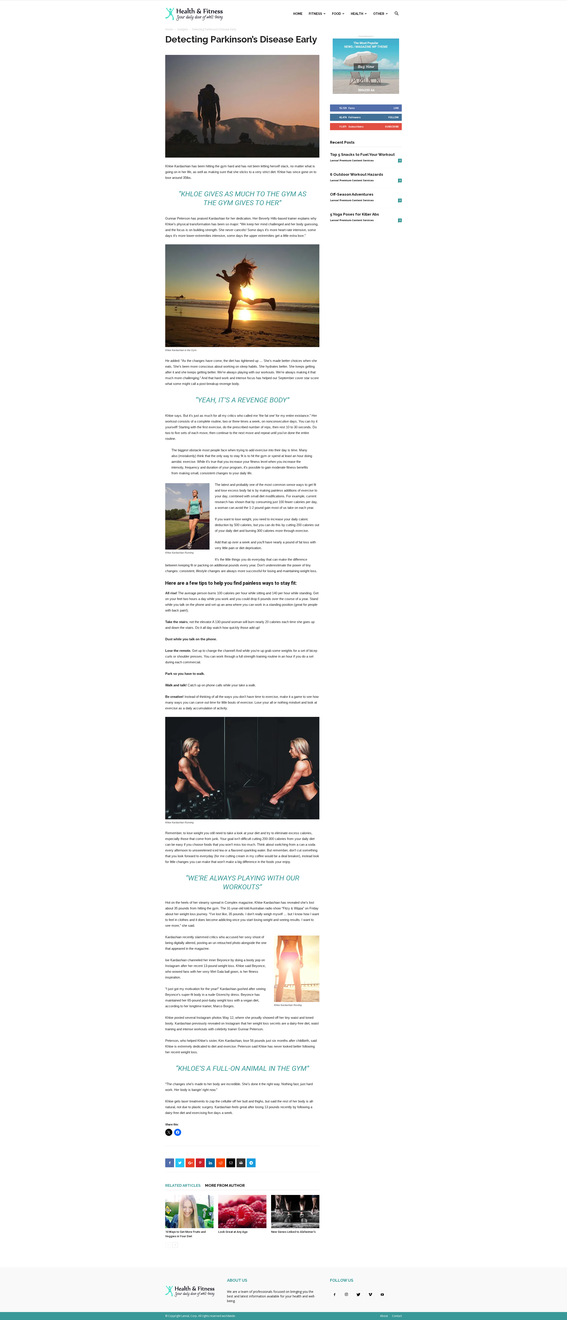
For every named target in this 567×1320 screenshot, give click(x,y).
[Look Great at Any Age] (242, 1211)
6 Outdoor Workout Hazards (356, 174)
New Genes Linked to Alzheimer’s (293, 1231)
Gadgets (182, 29)
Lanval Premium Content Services (352, 160)
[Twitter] (358, 1294)
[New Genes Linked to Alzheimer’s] (295, 1211)
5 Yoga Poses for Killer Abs (354, 214)
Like (396, 108)
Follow (393, 117)
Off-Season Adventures (351, 194)
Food (336, 13)
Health (357, 13)
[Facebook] (334, 1294)
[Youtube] (382, 1294)
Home (298, 13)
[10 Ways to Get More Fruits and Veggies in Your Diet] (189, 1211)
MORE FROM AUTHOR (225, 1185)
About (384, 1316)
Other (378, 13)
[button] (396, 14)
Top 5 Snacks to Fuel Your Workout (362, 154)
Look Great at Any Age (233, 1231)
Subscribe (392, 126)
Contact (397, 1316)
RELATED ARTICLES (183, 1185)
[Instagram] (346, 1294)
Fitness (315, 13)
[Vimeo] (370, 1294)
